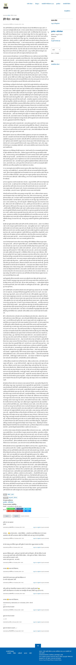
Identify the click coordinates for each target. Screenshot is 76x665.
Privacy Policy (49, 660)
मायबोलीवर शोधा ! (55, 64)
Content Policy (57, 660)
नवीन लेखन (29, 4)
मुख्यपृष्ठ (9, 15)
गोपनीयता (51, 655)
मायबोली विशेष (66, 4)
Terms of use (42, 660)
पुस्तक (12, 494)
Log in (7, 516)
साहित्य (9, 494)
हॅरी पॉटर (15, 498)
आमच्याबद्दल (57, 655)
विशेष (14, 653)
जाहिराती (20, 653)
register (16, 516)
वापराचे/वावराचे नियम (43, 655)
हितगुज (37, 4)
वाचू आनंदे (11, 498)
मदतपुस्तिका (67, 11)
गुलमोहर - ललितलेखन (8, 502)
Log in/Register (55, 23)
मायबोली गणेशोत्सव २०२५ (48, 4)
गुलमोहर (58, 4)
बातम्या (25, 653)
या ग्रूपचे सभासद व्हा (55, 41)
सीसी (30, 653)
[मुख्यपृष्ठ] (6, 5)
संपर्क (62, 655)
